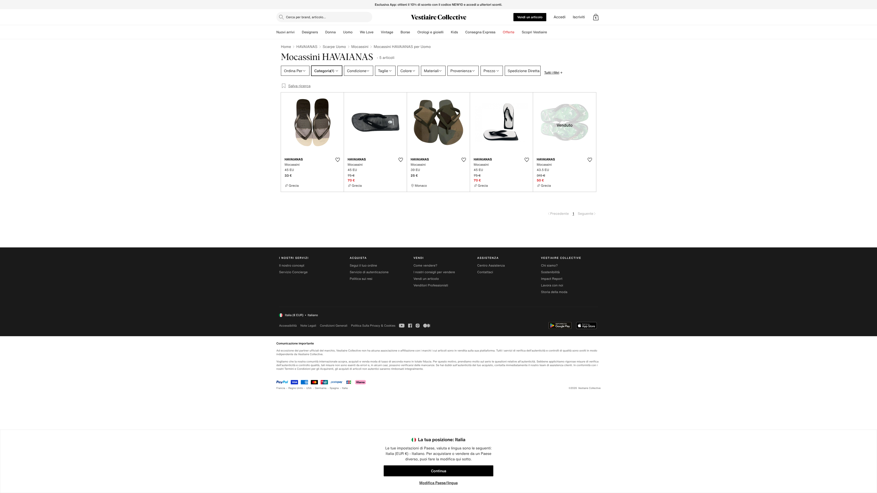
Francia (280, 388)
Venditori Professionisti (430, 285)
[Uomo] (356, 32)
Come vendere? (425, 265)
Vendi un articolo (529, 17)
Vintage (387, 32)
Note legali (308, 325)
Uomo (348, 32)
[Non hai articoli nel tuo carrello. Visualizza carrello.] (596, 17)
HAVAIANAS (306, 46)
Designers (310, 32)
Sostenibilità (550, 272)
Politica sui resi (361, 278)
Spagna (334, 388)
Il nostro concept (291, 265)
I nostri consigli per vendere (434, 272)
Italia (345, 388)
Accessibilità (288, 325)
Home (286, 46)
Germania (321, 388)
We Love (367, 32)
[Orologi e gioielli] (447, 32)
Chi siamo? (549, 265)
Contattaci (485, 272)
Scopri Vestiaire (534, 32)
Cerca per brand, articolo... (306, 17)
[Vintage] (397, 32)
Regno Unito (295, 388)
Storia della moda (554, 292)
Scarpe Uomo (334, 46)
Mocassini (359, 46)
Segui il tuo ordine (363, 265)
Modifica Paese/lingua (438, 482)
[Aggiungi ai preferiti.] (337, 160)
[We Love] (377, 32)
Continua (438, 471)
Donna (330, 32)
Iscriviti (579, 17)
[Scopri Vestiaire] (550, 32)
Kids (454, 32)
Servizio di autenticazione (369, 272)
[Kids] (461, 32)
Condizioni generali (333, 325)
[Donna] (339, 32)
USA (309, 388)
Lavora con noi (552, 285)
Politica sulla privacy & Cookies (373, 325)
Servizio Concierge (293, 272)
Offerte (508, 32)
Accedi (559, 17)
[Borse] (413, 32)
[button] (596, 17)
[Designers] (321, 32)
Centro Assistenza (491, 265)
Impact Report (552, 278)
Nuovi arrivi (285, 32)
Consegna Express (480, 32)
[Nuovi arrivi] (298, 32)
